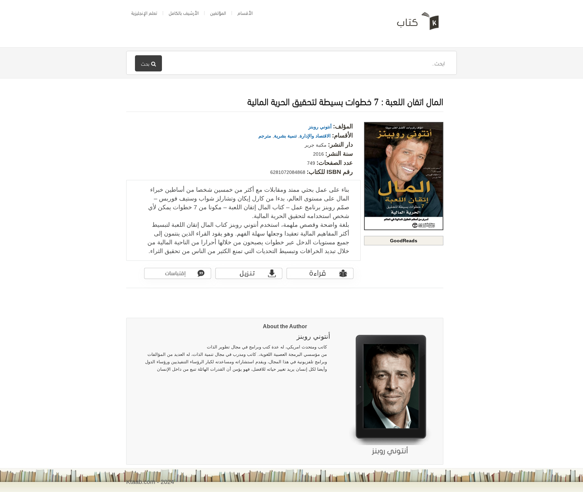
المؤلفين (218, 12)
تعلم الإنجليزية (144, 12)
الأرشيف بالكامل (184, 12)
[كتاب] (413, 23)
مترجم (264, 136)
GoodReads (403, 240)
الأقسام (245, 12)
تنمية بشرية (285, 136)
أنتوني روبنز (320, 126)
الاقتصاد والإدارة (315, 136)
